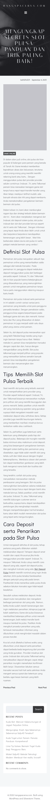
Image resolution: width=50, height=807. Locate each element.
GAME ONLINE (9, 153)
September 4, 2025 (39, 80)
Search (38, 709)
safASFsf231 (25, 80)
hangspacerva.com (24, 5)
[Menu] (25, 12)
